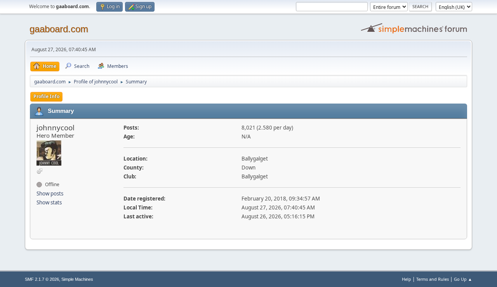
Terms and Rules (432, 279)
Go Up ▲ (463, 279)
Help (406, 279)
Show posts (49, 193)
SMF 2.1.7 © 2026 (42, 279)
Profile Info (46, 96)
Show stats (49, 202)
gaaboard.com (59, 29)
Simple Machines (77, 279)
